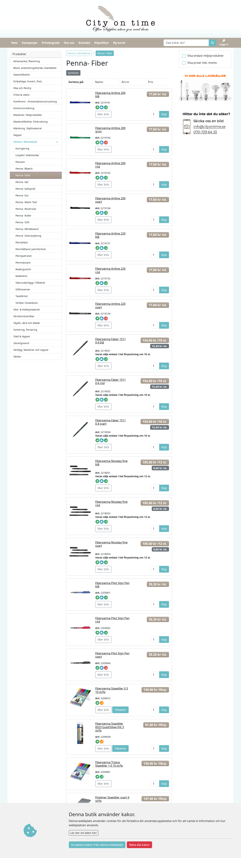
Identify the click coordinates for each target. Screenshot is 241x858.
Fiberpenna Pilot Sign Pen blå (112, 584)
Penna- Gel (22, 182)
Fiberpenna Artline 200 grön (110, 129)
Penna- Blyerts (24, 168)
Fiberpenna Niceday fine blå (111, 462)
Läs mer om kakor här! (83, 833)
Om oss (69, 43)
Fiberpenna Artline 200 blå (110, 94)
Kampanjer (30, 43)
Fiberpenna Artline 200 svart (110, 200)
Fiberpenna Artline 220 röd (110, 270)
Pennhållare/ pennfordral (31, 249)
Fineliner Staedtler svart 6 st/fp (112, 799)
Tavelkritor (22, 296)
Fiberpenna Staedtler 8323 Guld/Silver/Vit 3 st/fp (109, 727)
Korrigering (22, 148)
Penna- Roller (23, 215)
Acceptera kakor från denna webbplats (97, 845)
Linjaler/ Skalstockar (27, 155)
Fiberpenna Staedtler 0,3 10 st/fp (111, 690)
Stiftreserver (23, 289)
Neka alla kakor (139, 845)
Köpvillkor (101, 43)
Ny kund (119, 43)
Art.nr (125, 82)
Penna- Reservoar (26, 209)
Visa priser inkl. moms (202, 63)
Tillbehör (120, 710)
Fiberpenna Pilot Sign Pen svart (112, 655)
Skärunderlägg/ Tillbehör (30, 282)
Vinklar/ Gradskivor (27, 302)
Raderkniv (21, 276)
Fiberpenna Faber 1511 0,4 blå (110, 340)
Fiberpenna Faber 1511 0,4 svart (110, 422)
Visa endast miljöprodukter (205, 56)
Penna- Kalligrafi (25, 188)
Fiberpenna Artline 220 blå (110, 235)
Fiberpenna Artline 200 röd (110, 164)
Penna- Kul (22, 195)
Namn (99, 82)
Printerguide (51, 43)
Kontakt (84, 43)
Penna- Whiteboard (27, 229)
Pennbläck (22, 242)
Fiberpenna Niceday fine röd (111, 503)
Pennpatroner (24, 256)
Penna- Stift (22, 222)
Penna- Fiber (23, 175)
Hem (14, 43)
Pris (150, 82)
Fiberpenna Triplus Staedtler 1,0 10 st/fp (109, 764)
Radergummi (23, 269)
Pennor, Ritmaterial (79, 53)
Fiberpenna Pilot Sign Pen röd (112, 619)
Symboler (73, 73)
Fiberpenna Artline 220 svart (110, 305)
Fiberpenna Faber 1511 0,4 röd (110, 381)
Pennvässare (23, 262)
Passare (20, 162)
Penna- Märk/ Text (26, 202)
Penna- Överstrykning (28, 235)
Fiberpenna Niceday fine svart (111, 544)
